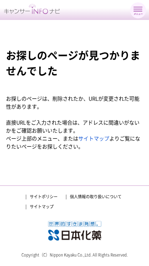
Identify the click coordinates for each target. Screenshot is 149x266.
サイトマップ (93, 138)
